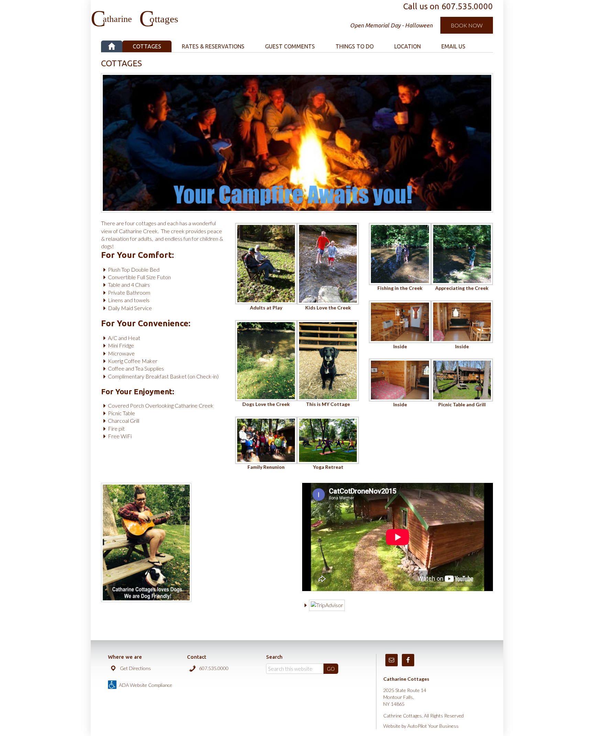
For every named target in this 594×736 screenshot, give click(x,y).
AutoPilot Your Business (433, 726)
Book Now (467, 25)
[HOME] (111, 46)
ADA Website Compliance (145, 685)
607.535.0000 (214, 668)
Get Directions (135, 668)
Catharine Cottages (174, 13)
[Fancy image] (266, 300)
